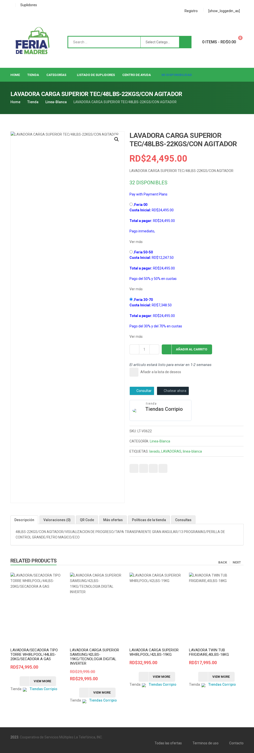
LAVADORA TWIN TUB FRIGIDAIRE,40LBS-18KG (209, 652)
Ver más (136, 242)
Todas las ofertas (168, 743)
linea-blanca (192, 451)
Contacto (236, 743)
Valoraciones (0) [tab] (57, 520)
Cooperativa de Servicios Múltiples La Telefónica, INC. (61, 737)
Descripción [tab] (24, 520)
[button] (116, 139)
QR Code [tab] (87, 520)
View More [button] (42, 681)
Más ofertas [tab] (113, 520)
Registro (191, 11)
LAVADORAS (171, 451)
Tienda (32, 102)
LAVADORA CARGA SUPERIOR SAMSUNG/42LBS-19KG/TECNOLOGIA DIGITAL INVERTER (94, 657)
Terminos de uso (205, 743)
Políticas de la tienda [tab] (149, 520)
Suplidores (28, 5)
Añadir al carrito (191, 349)
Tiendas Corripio (164, 409)
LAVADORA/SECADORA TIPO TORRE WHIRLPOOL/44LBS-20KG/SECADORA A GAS (34, 654)
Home (15, 102)
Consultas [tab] (183, 520)
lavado (154, 451)
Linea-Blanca (56, 102)
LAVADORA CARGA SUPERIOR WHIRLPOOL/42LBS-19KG (154, 652)
